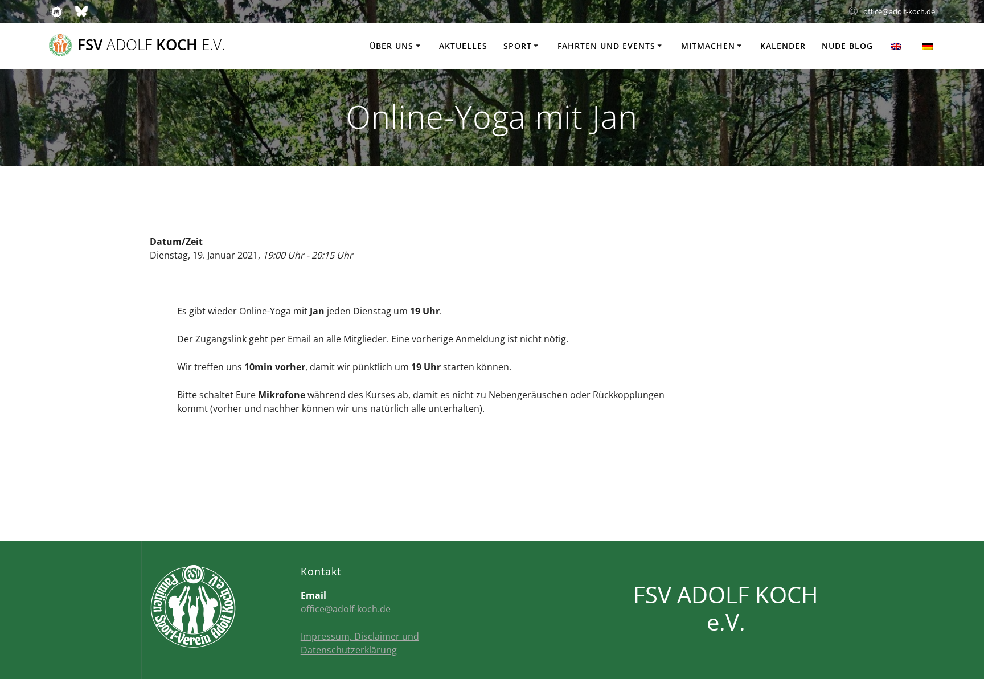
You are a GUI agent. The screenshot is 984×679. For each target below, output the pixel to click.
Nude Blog (847, 45)
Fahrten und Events (606, 45)
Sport (517, 45)
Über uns (391, 45)
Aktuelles (463, 45)
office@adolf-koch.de (899, 11)
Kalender (783, 45)
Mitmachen (708, 45)
